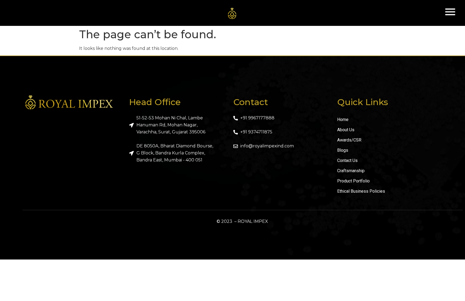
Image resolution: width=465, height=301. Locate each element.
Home (342, 119)
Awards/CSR (349, 140)
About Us (345, 129)
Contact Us (347, 160)
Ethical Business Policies (361, 191)
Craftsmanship (351, 170)
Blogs (342, 150)
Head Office (155, 102)
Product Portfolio (353, 181)
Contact (250, 102)
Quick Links (362, 102)
